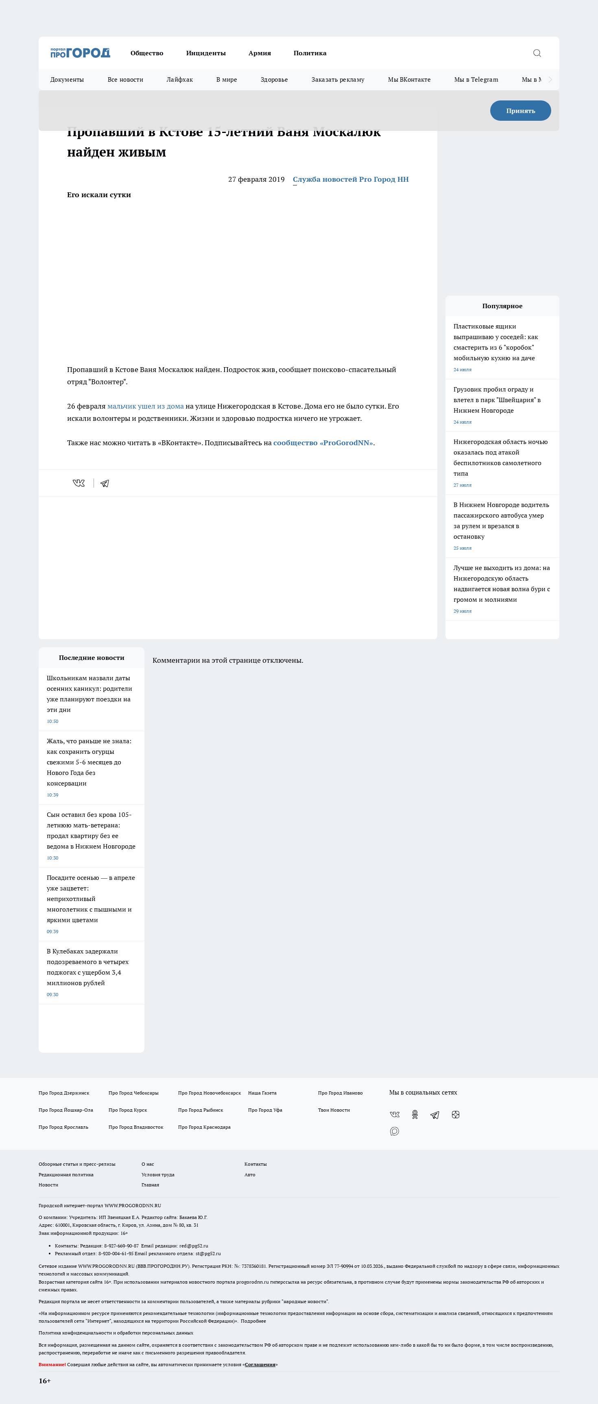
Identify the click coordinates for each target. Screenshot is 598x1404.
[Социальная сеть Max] (394, 1131)
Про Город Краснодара (204, 1127)
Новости (48, 1185)
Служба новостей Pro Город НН (351, 179)
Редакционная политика (66, 1174)
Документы (67, 79)
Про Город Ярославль (63, 1127)
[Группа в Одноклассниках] (415, 1114)
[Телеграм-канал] (435, 1114)
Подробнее (253, 1321)
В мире (226, 79)
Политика (310, 53)
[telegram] (107, 483)
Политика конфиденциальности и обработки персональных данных (116, 1333)
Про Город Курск (128, 1110)
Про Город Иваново (340, 1093)
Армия (260, 53)
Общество (147, 53)
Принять (520, 111)
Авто (249, 1174)
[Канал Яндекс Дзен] (455, 1114)
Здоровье (274, 79)
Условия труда (158, 1174)
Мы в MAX (537, 79)
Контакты (255, 1164)
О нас (148, 1164)
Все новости (125, 79)
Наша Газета (262, 1093)
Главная (150, 1185)
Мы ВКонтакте (409, 79)
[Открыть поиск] (537, 53)
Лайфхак (180, 79)
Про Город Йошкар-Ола (66, 1110)
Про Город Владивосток (136, 1127)
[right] (550, 79)
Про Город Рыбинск (200, 1110)
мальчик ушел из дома (145, 406)
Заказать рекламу (338, 79)
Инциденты (206, 53)
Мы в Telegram (476, 79)
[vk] (79, 483)
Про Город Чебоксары (134, 1093)
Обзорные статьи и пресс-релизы (77, 1164)
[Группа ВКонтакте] (394, 1114)
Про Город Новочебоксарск (209, 1093)
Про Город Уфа (265, 1110)
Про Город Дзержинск (64, 1093)
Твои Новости (334, 1110)
